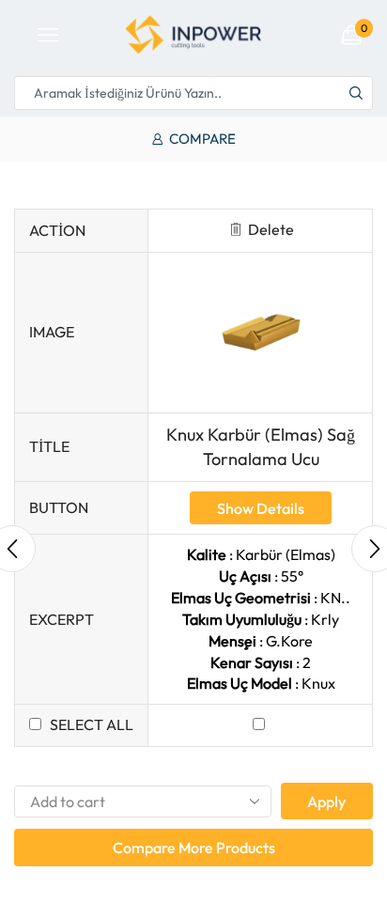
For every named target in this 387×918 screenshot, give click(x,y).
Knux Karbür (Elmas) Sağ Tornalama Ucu (260, 447)
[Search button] (356, 93)
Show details (260, 508)
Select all (91, 724)
